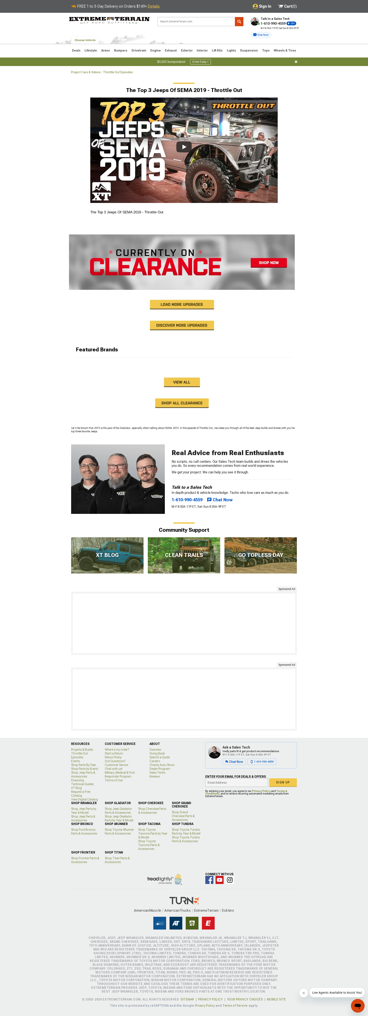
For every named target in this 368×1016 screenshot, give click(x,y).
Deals (76, 50)
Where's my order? (117, 749)
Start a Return (114, 753)
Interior (202, 50)
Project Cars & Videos (86, 72)
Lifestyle (91, 50)
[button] (260, 35)
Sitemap (187, 999)
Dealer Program (160, 768)
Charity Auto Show (162, 765)
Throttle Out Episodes (118, 72)
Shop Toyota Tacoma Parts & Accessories (149, 845)
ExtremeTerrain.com (109, 20)
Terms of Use (114, 780)
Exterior (187, 50)
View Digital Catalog (84, 799)
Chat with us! (113, 768)
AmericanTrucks (177, 910)
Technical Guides (82, 784)
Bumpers (120, 50)
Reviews (155, 776)
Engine (155, 50)
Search (239, 21)
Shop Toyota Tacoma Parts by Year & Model (152, 833)
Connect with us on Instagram (230, 880)
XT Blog (76, 788)
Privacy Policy (261, 791)
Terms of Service (235, 1005)
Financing (77, 780)
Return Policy (113, 757)
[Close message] (296, 61)
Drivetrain (139, 50)
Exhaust (171, 50)
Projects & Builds (82, 749)
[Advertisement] (184, 623)
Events (75, 761)
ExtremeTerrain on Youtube (220, 880)
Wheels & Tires (285, 50)
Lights (231, 50)
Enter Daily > (200, 61)
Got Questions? (115, 761)
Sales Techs (157, 772)
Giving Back (157, 753)
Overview (155, 749)
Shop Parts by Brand (84, 768)
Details (154, 6)
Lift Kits (217, 50)
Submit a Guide (160, 757)
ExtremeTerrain (206, 910)
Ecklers (228, 910)
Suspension (249, 50)
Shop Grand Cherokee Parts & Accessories (183, 816)
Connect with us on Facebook (209, 880)
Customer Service (116, 765)
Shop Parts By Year (83, 765)
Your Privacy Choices (245, 999)
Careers (155, 761)
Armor (105, 50)
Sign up (283, 782)
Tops (266, 50)
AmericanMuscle (147, 910)
